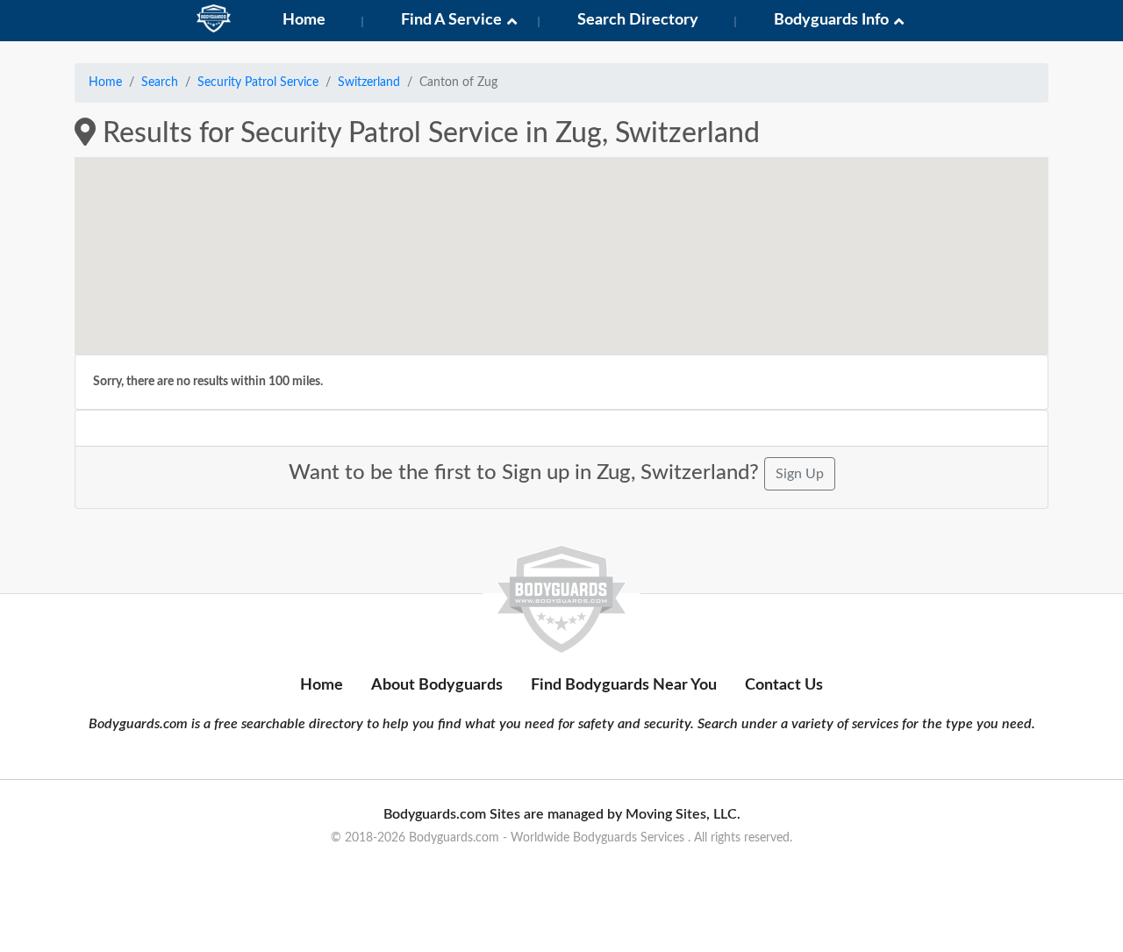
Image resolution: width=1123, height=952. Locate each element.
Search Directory (637, 20)
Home (304, 20)
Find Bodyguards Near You (624, 685)
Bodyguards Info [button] (831, 20)
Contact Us (784, 685)
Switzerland (369, 82)
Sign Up (800, 474)
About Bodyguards (437, 685)
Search (159, 82)
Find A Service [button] (451, 20)
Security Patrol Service (257, 82)
